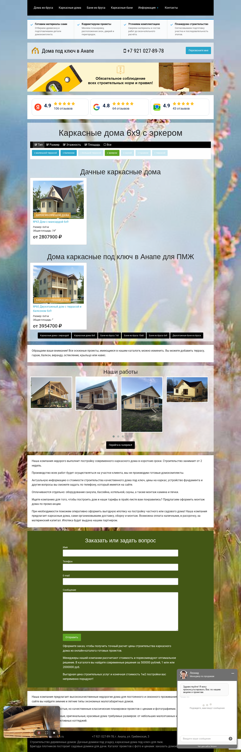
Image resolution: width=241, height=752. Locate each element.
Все (108, 144)
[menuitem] (43, 7)
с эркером (112, 153)
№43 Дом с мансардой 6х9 (50, 221)
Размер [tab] (54, 144)
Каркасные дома (70, 7)
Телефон (68, 561)
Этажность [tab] (73, 144)
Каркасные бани (122, 7)
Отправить (71, 637)
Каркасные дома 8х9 (84, 335)
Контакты (171, 7)
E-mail (66, 575)
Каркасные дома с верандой (54, 335)
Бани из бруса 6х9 (158, 335)
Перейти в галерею (120, 445)
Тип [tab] (40, 144)
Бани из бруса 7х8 (109, 335)
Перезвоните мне (198, 50)
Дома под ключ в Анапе (67, 51)
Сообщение (69, 589)
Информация (147, 7)
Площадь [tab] (93, 144)
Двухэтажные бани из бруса (187, 335)
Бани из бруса (96, 7)
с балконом (68, 153)
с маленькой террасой (45, 153)
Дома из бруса (43, 7)
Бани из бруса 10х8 (134, 335)
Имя (65, 547)
